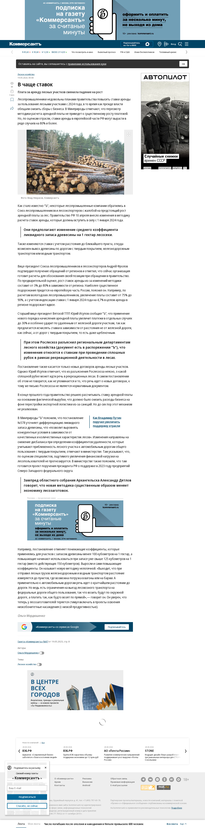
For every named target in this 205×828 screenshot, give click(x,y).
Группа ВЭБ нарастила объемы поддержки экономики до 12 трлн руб (80, 756)
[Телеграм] (143, 779)
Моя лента (34, 824)
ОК (183, 63)
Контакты (59, 785)
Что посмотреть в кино (82, 52)
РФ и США (125, 52)
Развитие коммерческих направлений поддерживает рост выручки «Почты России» (121, 757)
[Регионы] (159, 44)
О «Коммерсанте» (64, 778)
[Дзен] (157, 779)
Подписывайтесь (117, 626)
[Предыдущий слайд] (19, 751)
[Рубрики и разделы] (186, 44)
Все (43, 742)
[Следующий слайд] (186, 751)
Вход (173, 44)
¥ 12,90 (45, 52)
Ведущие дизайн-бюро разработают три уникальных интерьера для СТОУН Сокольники (162, 757)
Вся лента (172, 823)
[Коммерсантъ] (25, 44)
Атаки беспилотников (144, 52)
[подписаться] (42, 653)
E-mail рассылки (119, 785)
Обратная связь (119, 778)
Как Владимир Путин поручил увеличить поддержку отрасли (107, 422)
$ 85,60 (25, 52)
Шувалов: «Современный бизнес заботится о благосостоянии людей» (39, 756)
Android (86, 785)
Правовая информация (123, 781)
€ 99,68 (35, 52)
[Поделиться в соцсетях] (12, 108)
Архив (57, 781)
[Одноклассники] (164, 779)
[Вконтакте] (150, 779)
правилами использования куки (87, 64)
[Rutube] (171, 779)
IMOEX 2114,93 (58, 52)
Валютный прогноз (107, 52)
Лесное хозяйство (26, 74)
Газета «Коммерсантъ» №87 (33, 641)
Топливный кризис (167, 52)
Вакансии (87, 781)
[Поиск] (180, 44)
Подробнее (176, 807)
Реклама (86, 778)
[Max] (178, 779)
